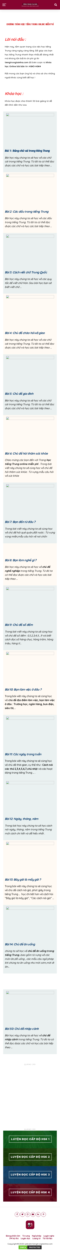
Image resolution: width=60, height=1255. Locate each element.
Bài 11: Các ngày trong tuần (23, 754)
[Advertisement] (30, 1095)
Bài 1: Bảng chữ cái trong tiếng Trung (27, 151)
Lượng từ (36, 1238)
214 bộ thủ (14, 1238)
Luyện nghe (49, 1236)
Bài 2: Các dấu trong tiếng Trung (26, 211)
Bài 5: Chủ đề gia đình (19, 394)
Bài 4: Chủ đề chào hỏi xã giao (25, 333)
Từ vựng (26, 1236)
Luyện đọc (25, 1238)
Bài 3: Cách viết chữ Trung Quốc (26, 272)
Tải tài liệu (47, 1238)
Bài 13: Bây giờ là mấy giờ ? (23, 879)
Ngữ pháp (36, 1236)
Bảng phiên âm (13, 1236)
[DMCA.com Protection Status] (30, 1249)
